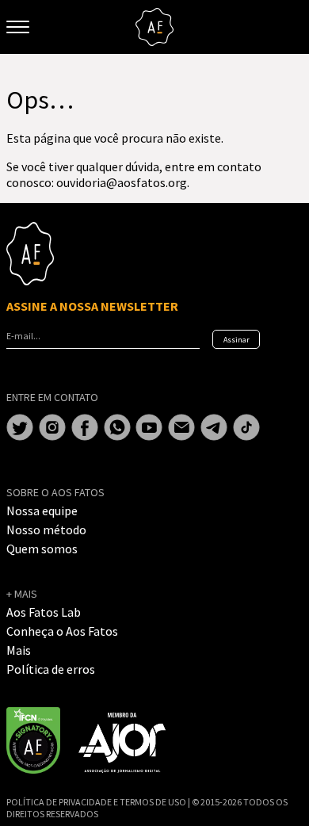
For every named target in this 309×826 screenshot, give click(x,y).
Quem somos (42, 548)
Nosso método (46, 529)
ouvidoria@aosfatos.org (121, 182)
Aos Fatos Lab (43, 612)
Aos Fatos (154, 27)
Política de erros (50, 669)
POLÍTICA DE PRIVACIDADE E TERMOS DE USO (97, 802)
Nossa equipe (42, 510)
